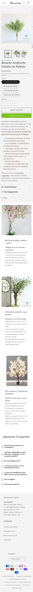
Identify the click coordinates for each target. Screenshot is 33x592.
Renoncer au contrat (10, 535)
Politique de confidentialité (23, 576)
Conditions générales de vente (17, 579)
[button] (4, 3)
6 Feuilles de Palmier (10, 86)
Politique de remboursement (13, 585)
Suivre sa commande (10, 527)
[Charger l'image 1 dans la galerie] (8, 53)
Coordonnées (26, 585)
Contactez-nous (9, 531)
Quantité (4, 99)
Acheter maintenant (16, 115)
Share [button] (5, 198)
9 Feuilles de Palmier (10, 90)
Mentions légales (17, 588)
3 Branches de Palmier (11, 95)
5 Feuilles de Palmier (10, 82)
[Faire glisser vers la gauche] (2, 54)
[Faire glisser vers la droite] (31, 54)
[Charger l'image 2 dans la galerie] (16, 53)
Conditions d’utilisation (10, 582)
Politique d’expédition (25, 582)
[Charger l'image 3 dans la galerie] (24, 53)
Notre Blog (7, 540)
